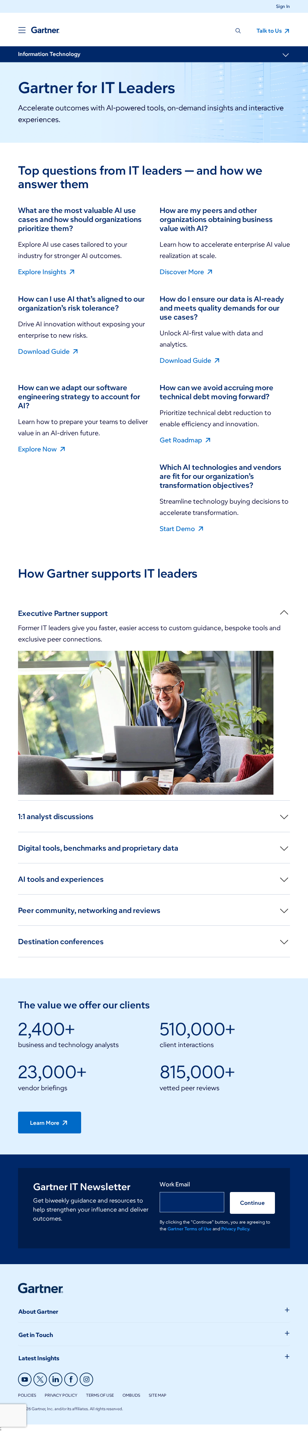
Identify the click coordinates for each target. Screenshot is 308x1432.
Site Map (157, 1395)
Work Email (175, 1184)
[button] (280, 6)
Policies (27, 1395)
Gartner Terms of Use (190, 1228)
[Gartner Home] (45, 30)
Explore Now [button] (38, 448)
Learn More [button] (45, 1123)
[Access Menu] (21, 30)
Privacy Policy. (235, 1228)
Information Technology (49, 54)
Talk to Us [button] (270, 30)
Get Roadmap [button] (182, 439)
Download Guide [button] (44, 351)
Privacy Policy (61, 1395)
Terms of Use (100, 1395)
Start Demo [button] (178, 528)
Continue (252, 1203)
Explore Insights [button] (43, 271)
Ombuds (131, 1395)
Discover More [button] (182, 271)
